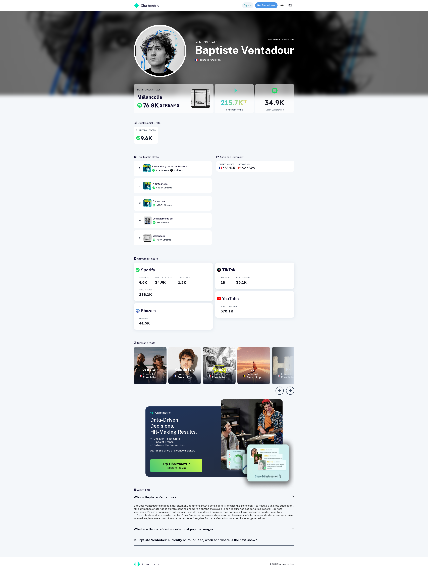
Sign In (247, 5)
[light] (282, 5)
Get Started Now (266, 5)
